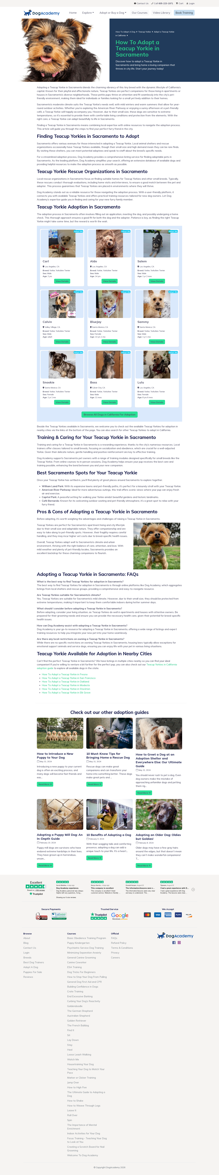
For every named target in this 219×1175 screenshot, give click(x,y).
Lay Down (73, 1039)
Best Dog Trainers (33, 962)
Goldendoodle (75, 1006)
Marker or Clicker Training (81, 1077)
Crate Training (75, 991)
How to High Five (77, 1087)
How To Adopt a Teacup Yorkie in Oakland (65, 681)
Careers (115, 957)
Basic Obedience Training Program (86, 938)
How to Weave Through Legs (83, 1105)
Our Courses (139, 12)
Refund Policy (118, 942)
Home (73, 12)
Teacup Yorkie (144, 32)
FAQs (114, 938)
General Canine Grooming (81, 957)
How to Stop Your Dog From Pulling (87, 976)
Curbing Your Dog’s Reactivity (83, 1001)
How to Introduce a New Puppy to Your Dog (55, 755)
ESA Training (74, 967)
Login (191, 3)
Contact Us (142, 3)
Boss (93, 382)
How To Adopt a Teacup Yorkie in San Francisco (69, 678)
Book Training (184, 12)
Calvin (47, 322)
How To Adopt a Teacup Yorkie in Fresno (65, 674)
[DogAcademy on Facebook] (174, 943)
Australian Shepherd (78, 1015)
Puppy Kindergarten (78, 942)
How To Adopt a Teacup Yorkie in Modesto (66, 685)
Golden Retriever (76, 1020)
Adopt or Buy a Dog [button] (111, 12)
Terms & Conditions (122, 947)
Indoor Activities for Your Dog (83, 1133)
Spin (69, 1120)
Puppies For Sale (32, 972)
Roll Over (72, 1115)
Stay (69, 1044)
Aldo (93, 261)
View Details (62, 281)
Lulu (141, 382)
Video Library (161, 12)
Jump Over (73, 1082)
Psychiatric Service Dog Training (85, 947)
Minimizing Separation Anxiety (84, 952)
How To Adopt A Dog (125, 32)
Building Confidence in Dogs (82, 986)
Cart (180, 3)
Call (163, 3)
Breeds (27, 957)
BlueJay (95, 322)
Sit (68, 1035)
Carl (46, 261)
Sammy (143, 322)
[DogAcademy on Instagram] (179, 943)
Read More (44, 784)
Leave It (71, 1110)
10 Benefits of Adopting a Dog (108, 835)
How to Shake (75, 1100)
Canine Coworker (76, 962)
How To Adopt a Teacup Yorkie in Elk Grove (66, 692)
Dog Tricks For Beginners (81, 972)
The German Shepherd (80, 1010)
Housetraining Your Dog (80, 1064)
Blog (25, 942)
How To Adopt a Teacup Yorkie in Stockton (66, 688)
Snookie (48, 382)
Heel (69, 1049)
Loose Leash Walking (79, 1054)
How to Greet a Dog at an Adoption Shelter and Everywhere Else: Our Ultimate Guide (159, 760)
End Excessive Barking (80, 996)
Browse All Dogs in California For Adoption (109, 414)
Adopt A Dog (30, 967)
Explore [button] (87, 12)
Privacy (115, 952)
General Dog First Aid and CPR (84, 981)
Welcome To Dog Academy (82, 1155)
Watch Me (73, 1059)
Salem (142, 261)
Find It (70, 1030)
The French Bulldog (78, 1025)
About (26, 938)
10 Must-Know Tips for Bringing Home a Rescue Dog (108, 755)
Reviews (28, 976)
